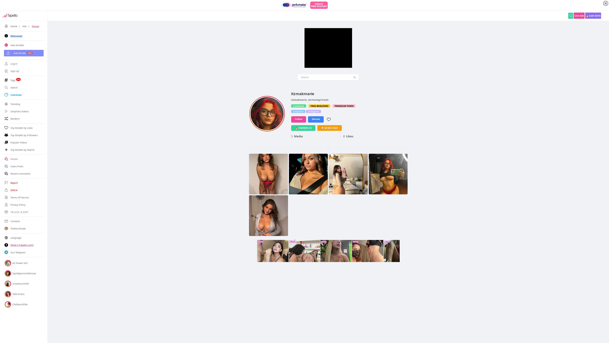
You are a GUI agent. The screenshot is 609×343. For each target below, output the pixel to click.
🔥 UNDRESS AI (303, 127)
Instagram (313, 111)
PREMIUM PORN (344, 106)
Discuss (316, 119)
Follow (298, 119)
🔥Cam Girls (593, 15)
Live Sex (579, 15)
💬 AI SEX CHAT (329, 127)
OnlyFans (298, 111)
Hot (24, 26)
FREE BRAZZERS (319, 106)
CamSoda (298, 106)
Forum (35, 26)
